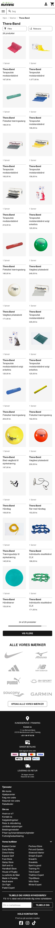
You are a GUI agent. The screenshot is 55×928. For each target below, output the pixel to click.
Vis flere (27, 633)
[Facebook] (21, 923)
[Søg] (9, 11)
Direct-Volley (8, 852)
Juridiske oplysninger (12, 826)
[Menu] (3, 11)
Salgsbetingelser (10, 819)
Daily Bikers (8, 849)
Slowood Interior (36, 852)
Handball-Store (9, 868)
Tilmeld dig (43, 905)
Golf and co (7, 865)
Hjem (5, 18)
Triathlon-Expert (36, 874)
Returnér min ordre (11, 800)
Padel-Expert (8, 887)
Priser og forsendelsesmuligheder (18, 832)
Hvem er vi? (7, 813)
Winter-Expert (35, 884)
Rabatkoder (7, 803)
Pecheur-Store (35, 846)
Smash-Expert (35, 855)
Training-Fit (34, 868)
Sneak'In (33, 858)
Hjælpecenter (8, 794)
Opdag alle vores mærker (27, 703)
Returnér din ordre (27, 776)
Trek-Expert (34, 871)
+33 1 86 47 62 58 (27, 735)
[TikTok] (34, 923)
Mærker (13, 18)
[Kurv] (52, 4)
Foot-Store (7, 858)
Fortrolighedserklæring (13, 835)
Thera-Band (9, 69)
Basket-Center (9, 846)
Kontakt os (27, 727)
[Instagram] (27, 923)
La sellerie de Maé (11, 874)
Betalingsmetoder (10, 829)
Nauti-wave (7, 881)
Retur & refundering (11, 823)
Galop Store (7, 862)
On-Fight (6, 884)
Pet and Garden (36, 849)
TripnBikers (34, 878)
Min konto (6, 791)
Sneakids (33, 862)
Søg (14, 11)
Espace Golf (8, 855)
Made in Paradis (10, 878)
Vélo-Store (34, 881)
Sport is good (35, 865)
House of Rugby (9, 871)
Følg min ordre (9, 797)
